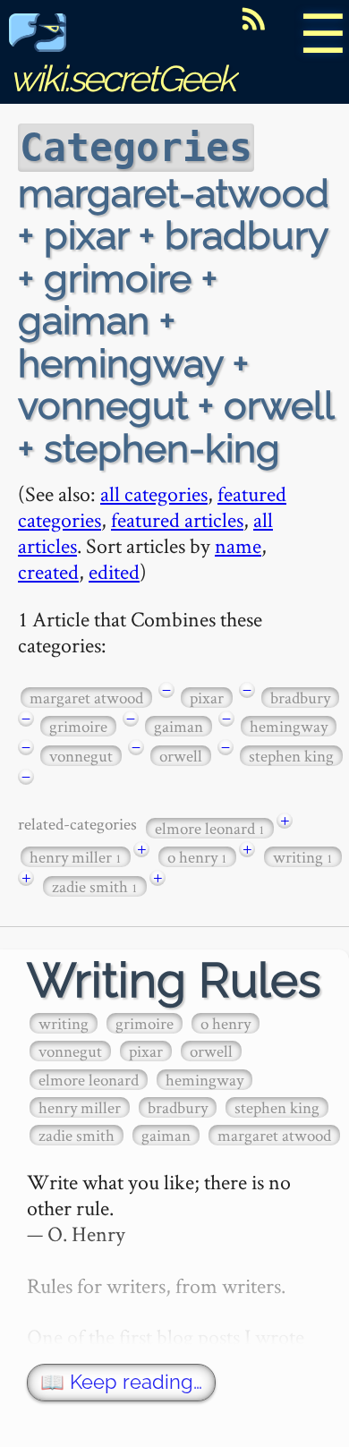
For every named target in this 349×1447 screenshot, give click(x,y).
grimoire (78, 726)
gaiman (178, 726)
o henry (197, 857)
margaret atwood (86, 697)
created (48, 571)
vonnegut (81, 755)
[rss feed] (253, 18)
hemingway (289, 726)
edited (114, 571)
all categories (154, 493)
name (238, 545)
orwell (180, 755)
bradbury (300, 697)
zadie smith (95, 886)
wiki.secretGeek (121, 78)
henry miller (76, 857)
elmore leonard (210, 828)
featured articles (177, 519)
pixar (207, 697)
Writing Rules (174, 980)
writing (303, 857)
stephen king (291, 755)
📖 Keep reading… (121, 1382)
